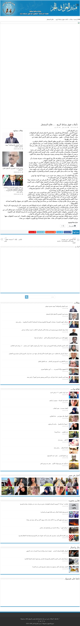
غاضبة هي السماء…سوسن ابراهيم (58, 400)
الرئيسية (76, 19)
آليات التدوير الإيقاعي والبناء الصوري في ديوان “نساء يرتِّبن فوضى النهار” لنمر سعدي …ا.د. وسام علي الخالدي (39, 345)
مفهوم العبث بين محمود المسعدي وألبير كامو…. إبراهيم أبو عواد (51, 337)
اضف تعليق (64, 127)
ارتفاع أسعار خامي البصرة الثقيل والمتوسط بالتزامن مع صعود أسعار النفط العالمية (46, 559)
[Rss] (44, 621)
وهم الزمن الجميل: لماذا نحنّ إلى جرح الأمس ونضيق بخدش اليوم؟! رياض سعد (47, 377)
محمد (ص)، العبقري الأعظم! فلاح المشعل (13, 169)
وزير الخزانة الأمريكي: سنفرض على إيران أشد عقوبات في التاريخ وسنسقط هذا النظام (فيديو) (43, 535)
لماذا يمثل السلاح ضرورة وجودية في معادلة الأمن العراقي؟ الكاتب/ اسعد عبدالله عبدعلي (45, 330)
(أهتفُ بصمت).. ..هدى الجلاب (60, 408)
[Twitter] (41, 621)
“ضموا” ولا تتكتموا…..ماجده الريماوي (58, 424)
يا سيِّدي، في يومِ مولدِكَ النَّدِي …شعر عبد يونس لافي (54, 463)
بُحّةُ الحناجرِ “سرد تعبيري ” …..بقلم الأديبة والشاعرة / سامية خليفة (66, 240)
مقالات (71, 19)
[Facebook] (42, 621)
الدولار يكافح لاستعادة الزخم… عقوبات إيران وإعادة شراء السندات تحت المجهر (47, 551)
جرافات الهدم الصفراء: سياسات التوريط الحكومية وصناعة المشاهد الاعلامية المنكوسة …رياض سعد (13, 190)
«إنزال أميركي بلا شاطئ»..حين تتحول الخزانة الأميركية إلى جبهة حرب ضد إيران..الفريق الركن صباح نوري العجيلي (38, 353)
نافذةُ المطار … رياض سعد (61, 448)
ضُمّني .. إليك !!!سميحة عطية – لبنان (13, 239)
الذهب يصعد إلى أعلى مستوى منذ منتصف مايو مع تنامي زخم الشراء (50, 567)
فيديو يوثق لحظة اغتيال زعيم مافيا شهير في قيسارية (54, 512)
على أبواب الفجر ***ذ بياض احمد (59, 392)
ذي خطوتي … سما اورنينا (61, 432)
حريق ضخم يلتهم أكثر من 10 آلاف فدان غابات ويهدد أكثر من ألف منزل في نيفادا (47, 520)
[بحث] (26, 297)
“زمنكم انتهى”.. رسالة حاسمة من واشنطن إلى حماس (54, 527)
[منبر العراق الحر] (40, 8)
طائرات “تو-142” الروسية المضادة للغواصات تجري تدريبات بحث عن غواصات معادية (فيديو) (44, 504)
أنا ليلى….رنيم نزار (63, 440)
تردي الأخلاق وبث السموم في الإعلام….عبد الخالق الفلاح (53, 361)
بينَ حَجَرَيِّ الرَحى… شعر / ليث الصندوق (57, 455)
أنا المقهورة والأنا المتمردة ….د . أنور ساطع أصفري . (54, 369)
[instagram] (39, 621)
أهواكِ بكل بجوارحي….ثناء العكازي (59, 416)
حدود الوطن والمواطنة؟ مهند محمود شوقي (14, 145)
